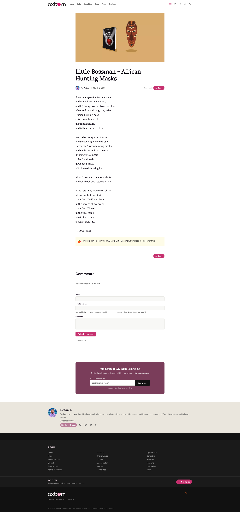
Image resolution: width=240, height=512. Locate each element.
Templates (101, 470)
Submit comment (86, 334)
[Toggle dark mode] (190, 4)
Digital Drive (151, 452)
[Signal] (96, 425)
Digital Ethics (102, 456)
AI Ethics (100, 459)
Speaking (88, 4)
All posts (100, 452)
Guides (100, 466)
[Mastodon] (86, 425)
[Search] (184, 4)
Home (71, 4)
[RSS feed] (186, 493)
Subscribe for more (67, 421)
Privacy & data (81, 340)
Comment (79, 316)
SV (175, 4)
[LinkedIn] (91, 425)
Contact (112, 4)
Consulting (151, 456)
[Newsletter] (180, 4)
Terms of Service (55, 470)
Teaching (150, 463)
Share (160, 88)
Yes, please (142, 383)
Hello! (78, 4)
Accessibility (102, 463)
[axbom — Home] (57, 4)
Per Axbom (66, 410)
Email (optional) (82, 304)
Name (78, 294)
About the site (54, 459)
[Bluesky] (80, 425)
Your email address (97, 378)
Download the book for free (142, 241)
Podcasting (151, 466)
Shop (97, 4)
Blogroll (51, 463)
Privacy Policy (54, 466)
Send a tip (185, 482)
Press (104, 4)
